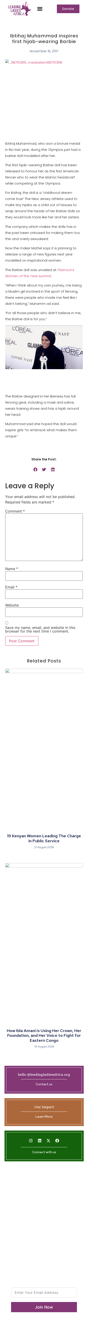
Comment (15, 511)
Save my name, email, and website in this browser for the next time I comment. (40, 629)
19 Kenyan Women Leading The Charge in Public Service (44, 838)
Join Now (44, 1307)
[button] (40, 9)
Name (11, 568)
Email (11, 587)
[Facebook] (57, 1141)
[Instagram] (31, 1141)
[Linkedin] (40, 1141)
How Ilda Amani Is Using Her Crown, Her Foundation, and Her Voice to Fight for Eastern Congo (44, 1035)
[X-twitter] (48, 1141)
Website (12, 605)
